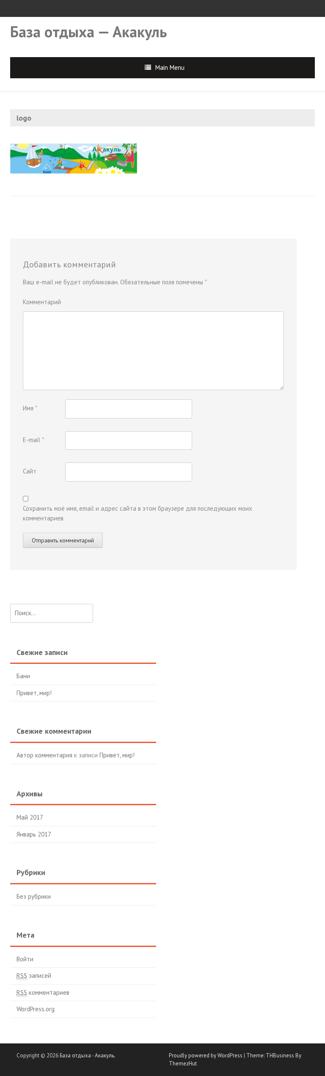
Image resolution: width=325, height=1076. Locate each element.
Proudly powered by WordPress (205, 1055)
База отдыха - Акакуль (87, 1055)
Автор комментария (44, 755)
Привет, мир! (34, 693)
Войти (25, 959)
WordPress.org (36, 1009)
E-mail (33, 440)
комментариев (43, 992)
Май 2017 (30, 817)
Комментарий (42, 302)
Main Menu (170, 67)
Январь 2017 (34, 834)
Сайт (29, 471)
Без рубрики (34, 896)
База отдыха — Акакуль (88, 31)
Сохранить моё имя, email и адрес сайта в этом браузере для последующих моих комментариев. (137, 513)
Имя (30, 408)
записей (34, 975)
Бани (23, 676)
